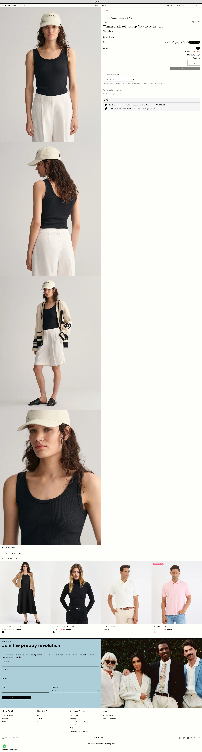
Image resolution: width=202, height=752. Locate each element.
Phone (4, 687)
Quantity (196, 58)
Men (9, 5)
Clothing (122, 18)
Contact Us (74, 715)
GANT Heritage (7, 715)
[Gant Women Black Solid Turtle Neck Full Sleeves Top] (54, 632)
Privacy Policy (108, 715)
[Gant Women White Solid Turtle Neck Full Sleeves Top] (57, 632)
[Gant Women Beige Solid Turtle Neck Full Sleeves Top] (59, 632)
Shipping (73, 718)
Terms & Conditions (110, 718)
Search (39, 725)
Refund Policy (75, 725)
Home (105, 18)
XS (167, 42)
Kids (20, 5)
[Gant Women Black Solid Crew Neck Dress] (3, 632)
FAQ (71, 728)
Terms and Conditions (94, 743)
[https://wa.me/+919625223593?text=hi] (4, 748)
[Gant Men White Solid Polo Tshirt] (104, 632)
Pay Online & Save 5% (101, 2)
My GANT (5, 718)
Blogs (4, 721)
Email (4, 678)
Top (130, 18)
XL (186, 42)
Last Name (6, 670)
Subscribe (16, 698)
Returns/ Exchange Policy (79, 722)
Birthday (55, 687)
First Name (6, 661)
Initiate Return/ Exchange (79, 731)
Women (14, 5)
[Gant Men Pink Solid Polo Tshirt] (155, 632)
